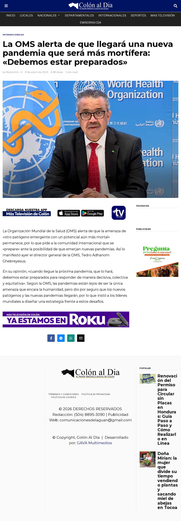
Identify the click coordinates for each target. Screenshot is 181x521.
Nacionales (46, 15)
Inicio (10, 15)
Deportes (138, 15)
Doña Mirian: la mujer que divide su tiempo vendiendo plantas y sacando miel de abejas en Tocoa (167, 480)
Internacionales (112, 15)
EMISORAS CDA (90, 22)
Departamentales (79, 15)
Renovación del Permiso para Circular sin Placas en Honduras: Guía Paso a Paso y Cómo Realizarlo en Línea (167, 410)
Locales (26, 15)
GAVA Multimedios (94, 443)
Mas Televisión (163, 15)
